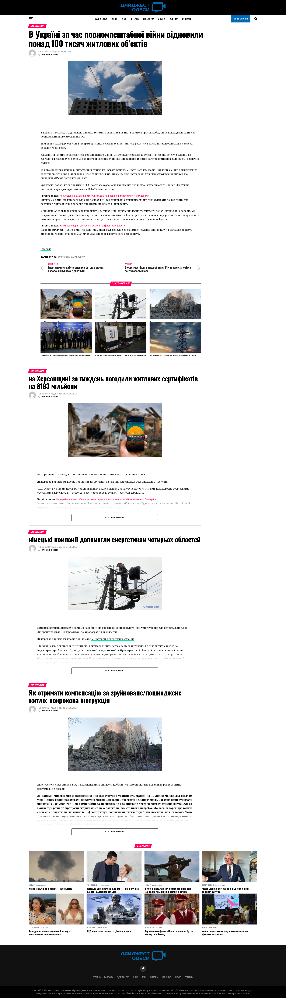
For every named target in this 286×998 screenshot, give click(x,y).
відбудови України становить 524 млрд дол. (68, 233)
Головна (97, 977)
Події (123, 18)
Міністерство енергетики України (112, 639)
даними (47, 795)
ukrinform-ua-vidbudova (72, 257)
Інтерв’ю (135, 18)
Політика (173, 18)
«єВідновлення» (88, 488)
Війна (114, 18)
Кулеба (45, 162)
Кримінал (166, 977)
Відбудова (148, 18)
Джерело (46, 249)
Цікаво (161, 18)
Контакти (186, 18)
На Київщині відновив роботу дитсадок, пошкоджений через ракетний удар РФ (104, 195)
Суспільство (101, 18)
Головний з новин (50, 54)
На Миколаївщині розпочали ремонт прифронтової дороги (92, 225)
